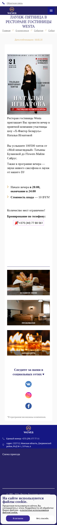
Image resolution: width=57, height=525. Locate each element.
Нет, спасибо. (42, 518)
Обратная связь (15, 3)
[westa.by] (11, 10)
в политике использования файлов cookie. (26, 511)
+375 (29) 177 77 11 (30, 438)
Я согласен (18, 518)
